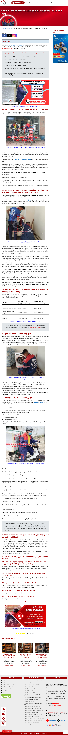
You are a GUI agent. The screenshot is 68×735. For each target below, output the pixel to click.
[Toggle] (64, 31)
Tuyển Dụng (64, 2)
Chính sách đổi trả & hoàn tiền (9, 684)
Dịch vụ (38, 2)
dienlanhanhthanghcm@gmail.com (55, 712)
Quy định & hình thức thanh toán (9, 688)
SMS (3, 724)
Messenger (3, 720)
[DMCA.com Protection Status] (6, 696)
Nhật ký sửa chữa (6, 690)
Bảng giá (44, 2)
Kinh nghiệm (57, 2)
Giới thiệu (33, 2)
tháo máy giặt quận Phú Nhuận (22, 159)
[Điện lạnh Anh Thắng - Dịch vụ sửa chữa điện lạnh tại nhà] (5, 3)
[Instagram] (14, 35)
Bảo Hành (50, 2)
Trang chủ (27, 2)
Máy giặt (10, 28)
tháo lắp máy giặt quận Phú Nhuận (15, 45)
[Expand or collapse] (47, 41)
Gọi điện (3, 711)
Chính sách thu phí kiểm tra (8, 686)
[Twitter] (9, 35)
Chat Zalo (3, 715)
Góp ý (4, 692)
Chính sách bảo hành (7, 682)
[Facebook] (4, 35)
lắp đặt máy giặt (38, 402)
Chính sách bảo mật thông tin (8, 680)
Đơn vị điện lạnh (28, 200)
